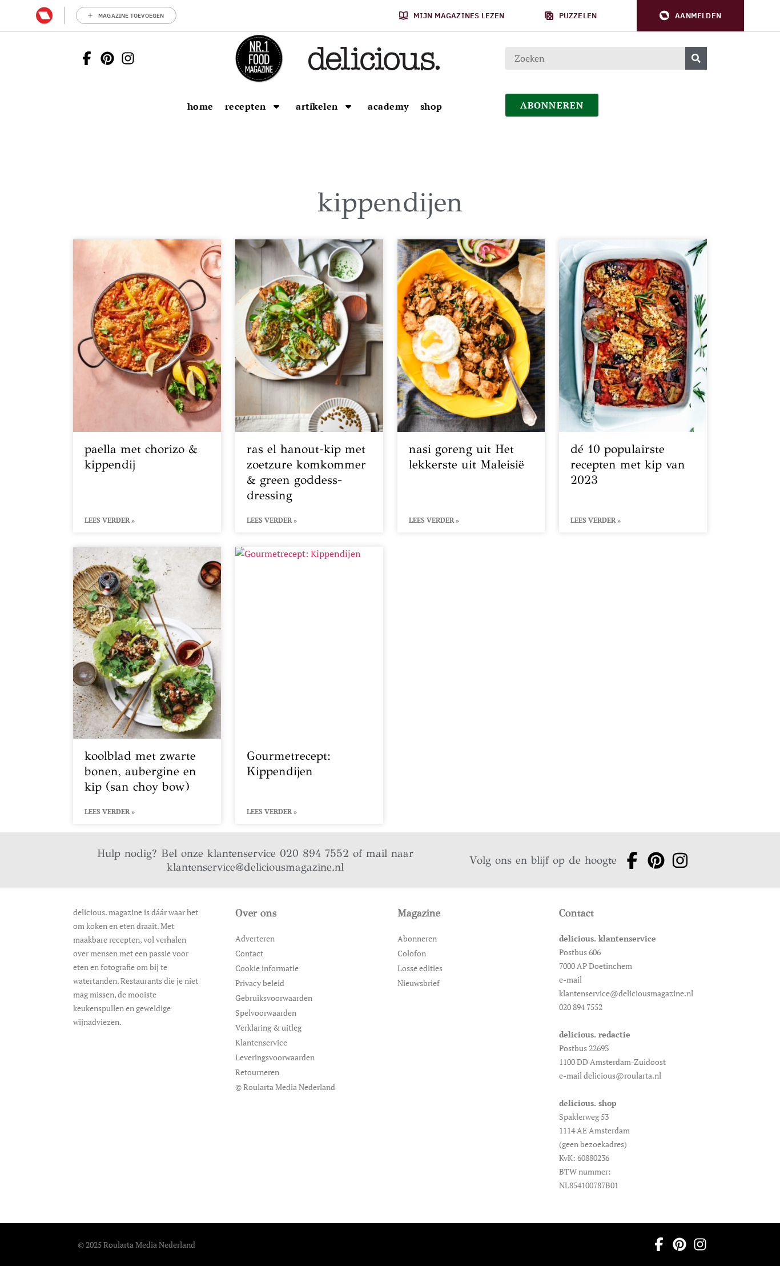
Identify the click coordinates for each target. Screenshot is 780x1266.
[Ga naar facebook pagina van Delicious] (83, 58)
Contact (249, 953)
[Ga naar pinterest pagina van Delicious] (104, 58)
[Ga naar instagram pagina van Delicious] (124, 58)
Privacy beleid (259, 982)
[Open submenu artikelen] (348, 106)
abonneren (552, 105)
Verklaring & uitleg (268, 1027)
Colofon (411, 953)
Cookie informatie (267, 968)
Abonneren (417, 938)
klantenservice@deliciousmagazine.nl (255, 867)
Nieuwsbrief (418, 982)
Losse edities (420, 968)
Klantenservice (261, 1042)
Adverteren (255, 938)
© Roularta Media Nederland (285, 1086)
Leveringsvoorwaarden (275, 1057)
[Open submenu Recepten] (276, 106)
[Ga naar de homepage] (259, 58)
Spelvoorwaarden (265, 1012)
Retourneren (257, 1072)
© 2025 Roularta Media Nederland (136, 1244)
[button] (690, 15)
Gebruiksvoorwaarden (273, 997)
